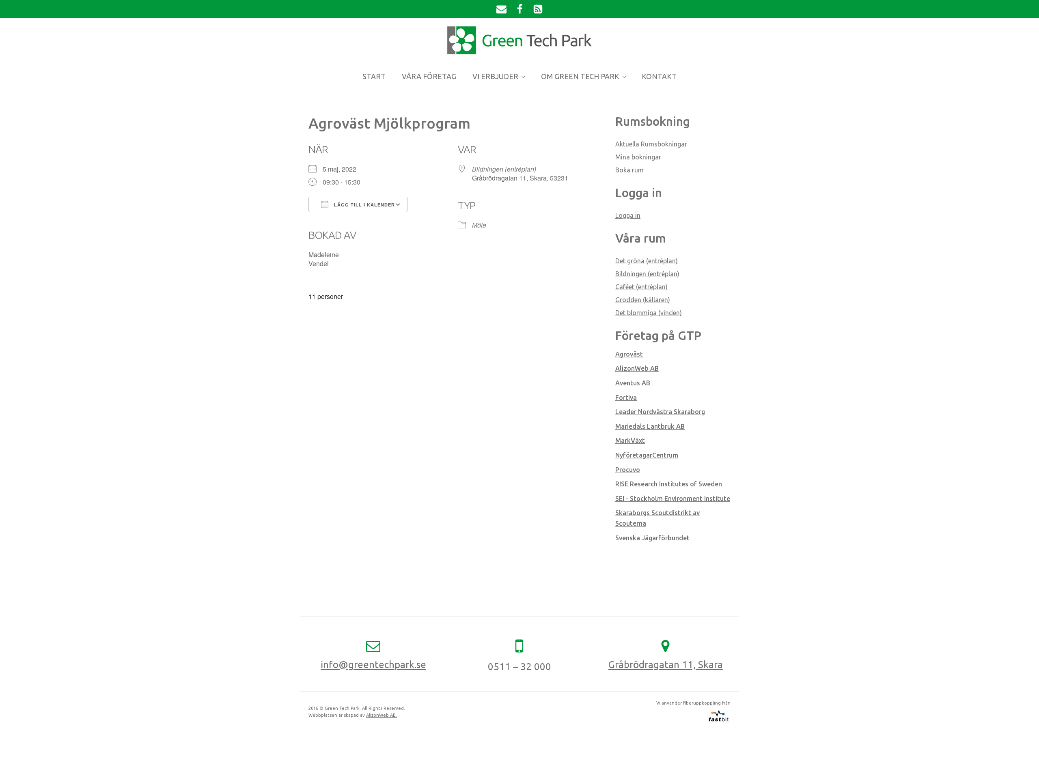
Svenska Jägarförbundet (652, 538)
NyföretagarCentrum (646, 455)
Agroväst (629, 354)
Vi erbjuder (495, 76)
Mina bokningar (638, 157)
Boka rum (629, 170)
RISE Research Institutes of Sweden (668, 484)
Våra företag (429, 76)
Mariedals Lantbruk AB (650, 426)
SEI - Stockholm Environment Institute (672, 498)
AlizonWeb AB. (381, 715)
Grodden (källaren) (642, 299)
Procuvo (627, 469)
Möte (479, 225)
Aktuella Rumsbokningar (651, 144)
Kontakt (659, 76)
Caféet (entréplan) (641, 286)
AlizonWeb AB (637, 368)
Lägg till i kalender (363, 204)
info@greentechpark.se (373, 664)
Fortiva (626, 397)
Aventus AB (632, 383)
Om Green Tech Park (580, 76)
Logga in (627, 215)
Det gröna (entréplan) (646, 260)
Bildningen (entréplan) (504, 169)
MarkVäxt (630, 440)
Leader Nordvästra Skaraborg (660, 411)
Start (374, 76)
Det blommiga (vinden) (648, 312)
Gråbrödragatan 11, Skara (665, 664)
